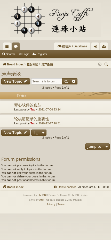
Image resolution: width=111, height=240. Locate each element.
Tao (32, 109)
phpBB (42, 195)
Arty (41, 199)
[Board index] (55, 20)
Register (42, 54)
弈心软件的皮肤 (27, 104)
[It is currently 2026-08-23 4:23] (99, 64)
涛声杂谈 (11, 73)
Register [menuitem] (105, 47)
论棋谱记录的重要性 (31, 118)
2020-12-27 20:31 (49, 123)
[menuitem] (72, 46)
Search (10, 54)
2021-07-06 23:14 (49, 109)
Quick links (8, 47)
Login (25, 54)
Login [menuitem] (96, 47)
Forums (17, 47)
